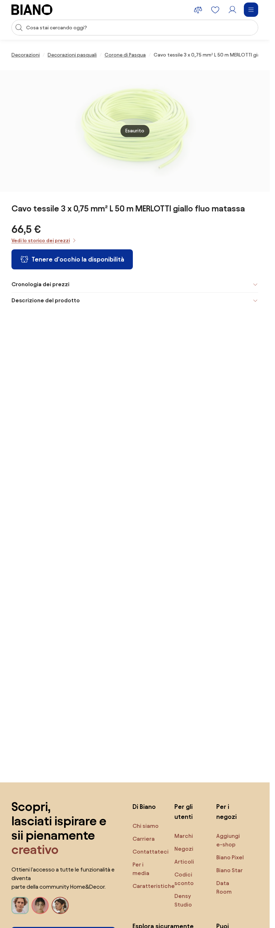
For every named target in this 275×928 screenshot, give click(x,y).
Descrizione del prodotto (45, 300)
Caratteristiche (153, 886)
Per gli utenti (183, 811)
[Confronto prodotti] (198, 10)
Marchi (183, 836)
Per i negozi (226, 811)
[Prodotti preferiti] (215, 10)
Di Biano (144, 806)
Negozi (183, 849)
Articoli (184, 862)
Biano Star (229, 870)
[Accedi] (232, 10)
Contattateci (150, 852)
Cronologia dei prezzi (40, 284)
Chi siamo (145, 826)
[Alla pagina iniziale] (32, 10)
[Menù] (251, 10)
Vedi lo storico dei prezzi (40, 240)
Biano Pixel (230, 857)
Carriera (143, 839)
